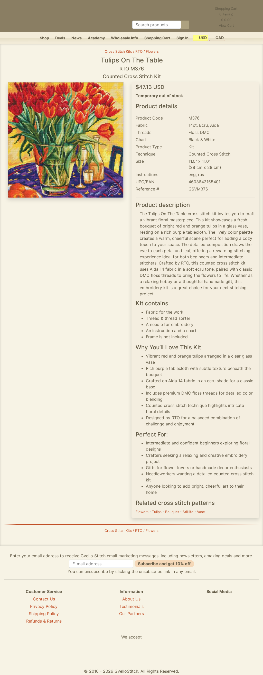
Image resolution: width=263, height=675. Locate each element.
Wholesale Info (124, 38)
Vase (201, 512)
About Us (131, 598)
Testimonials (131, 606)
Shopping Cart (157, 38)
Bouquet (172, 512)
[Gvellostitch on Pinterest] (219, 610)
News (76, 38)
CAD (219, 38)
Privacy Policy (44, 606)
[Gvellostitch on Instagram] (237, 610)
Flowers (142, 512)
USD (202, 38)
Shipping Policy (44, 613)
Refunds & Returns (44, 621)
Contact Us (44, 598)
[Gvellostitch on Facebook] (201, 610)
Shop (44, 38)
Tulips (157, 512)
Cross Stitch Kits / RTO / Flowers (132, 51)
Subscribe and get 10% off (164, 563)
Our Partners (131, 613)
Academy (96, 38)
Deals (60, 38)
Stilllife (188, 512)
